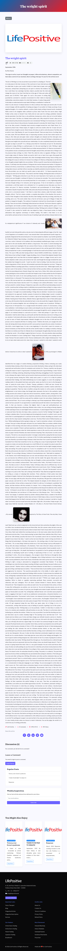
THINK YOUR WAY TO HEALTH (17, 778)
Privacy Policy (39, 914)
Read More (10, 863)
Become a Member (11, 898)
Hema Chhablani (39, 928)
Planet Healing (9, 931)
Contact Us (38, 908)
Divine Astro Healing (11, 928)
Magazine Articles (10, 911)
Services (7, 917)
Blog (6, 908)
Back (9, 18)
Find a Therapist (9, 905)
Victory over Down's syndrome (17, 773)
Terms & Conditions (40, 911)
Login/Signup (10, 763)
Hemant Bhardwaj (40, 925)
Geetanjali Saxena (40, 931)
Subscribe (33, 803)
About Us (37, 905)
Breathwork (8, 937)
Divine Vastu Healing (11, 925)
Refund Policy (38, 917)
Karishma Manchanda (41, 934)
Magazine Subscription (11, 914)
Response (11, 782)
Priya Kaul (37, 937)
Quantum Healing (10, 934)
